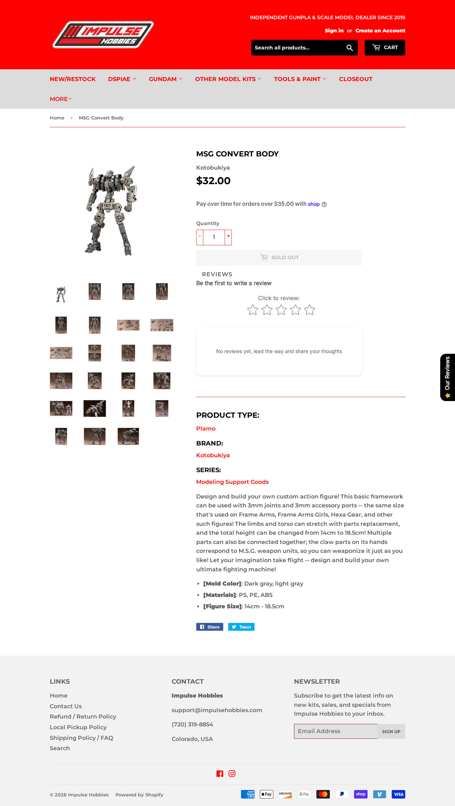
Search (60, 748)
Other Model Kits (226, 79)
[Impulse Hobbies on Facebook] (220, 774)
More (59, 99)
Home (57, 118)
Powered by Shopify (140, 794)
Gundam (163, 79)
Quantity (207, 223)
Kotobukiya (213, 455)
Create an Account (380, 30)
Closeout (356, 79)
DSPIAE (120, 79)
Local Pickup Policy (78, 727)
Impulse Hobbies (88, 794)
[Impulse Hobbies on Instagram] (232, 774)
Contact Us (66, 706)
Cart (390, 47)
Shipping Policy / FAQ (81, 738)
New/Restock (73, 79)
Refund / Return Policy (83, 716)
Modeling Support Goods (232, 482)
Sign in (334, 30)
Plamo (205, 428)
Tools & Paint (298, 79)
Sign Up (391, 731)
